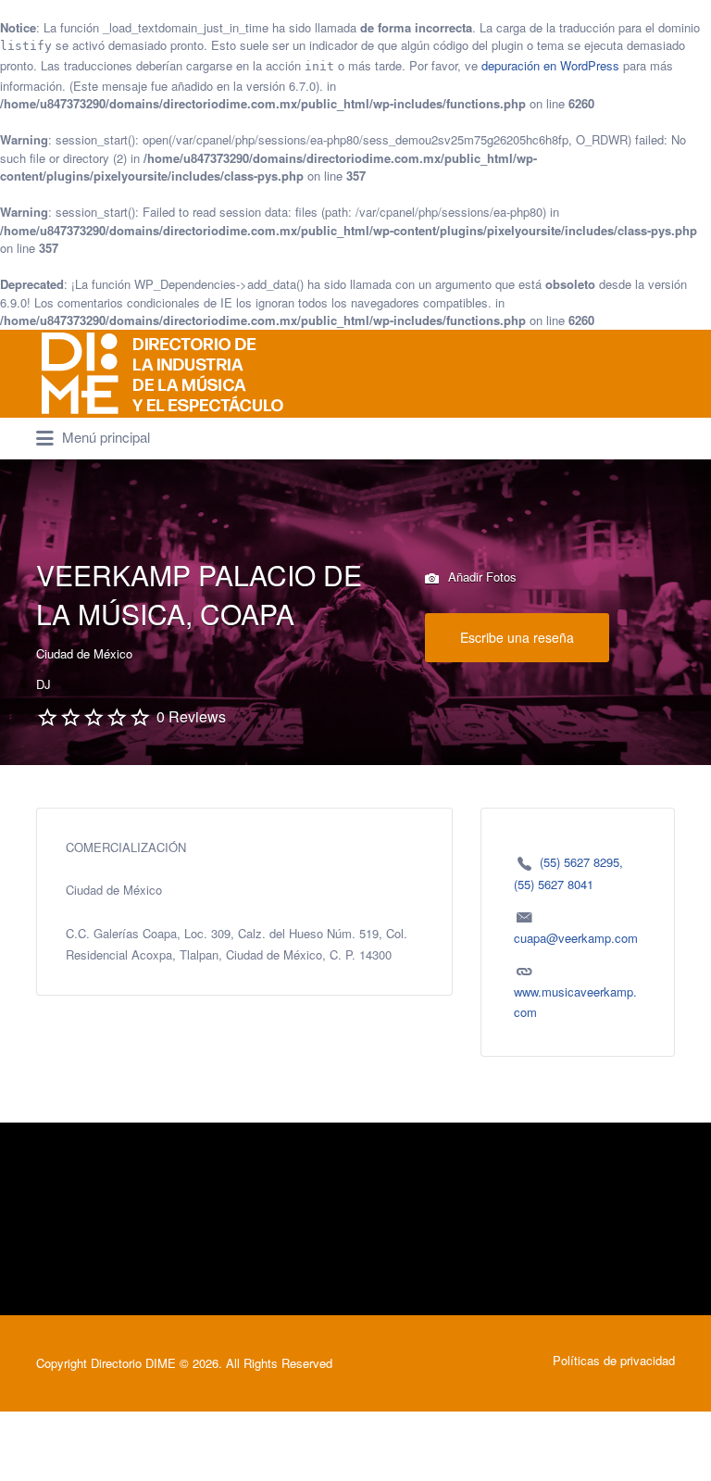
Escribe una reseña (517, 637)
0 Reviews (191, 716)
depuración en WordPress (550, 65)
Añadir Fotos (480, 576)
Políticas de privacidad (614, 1360)
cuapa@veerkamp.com (576, 938)
